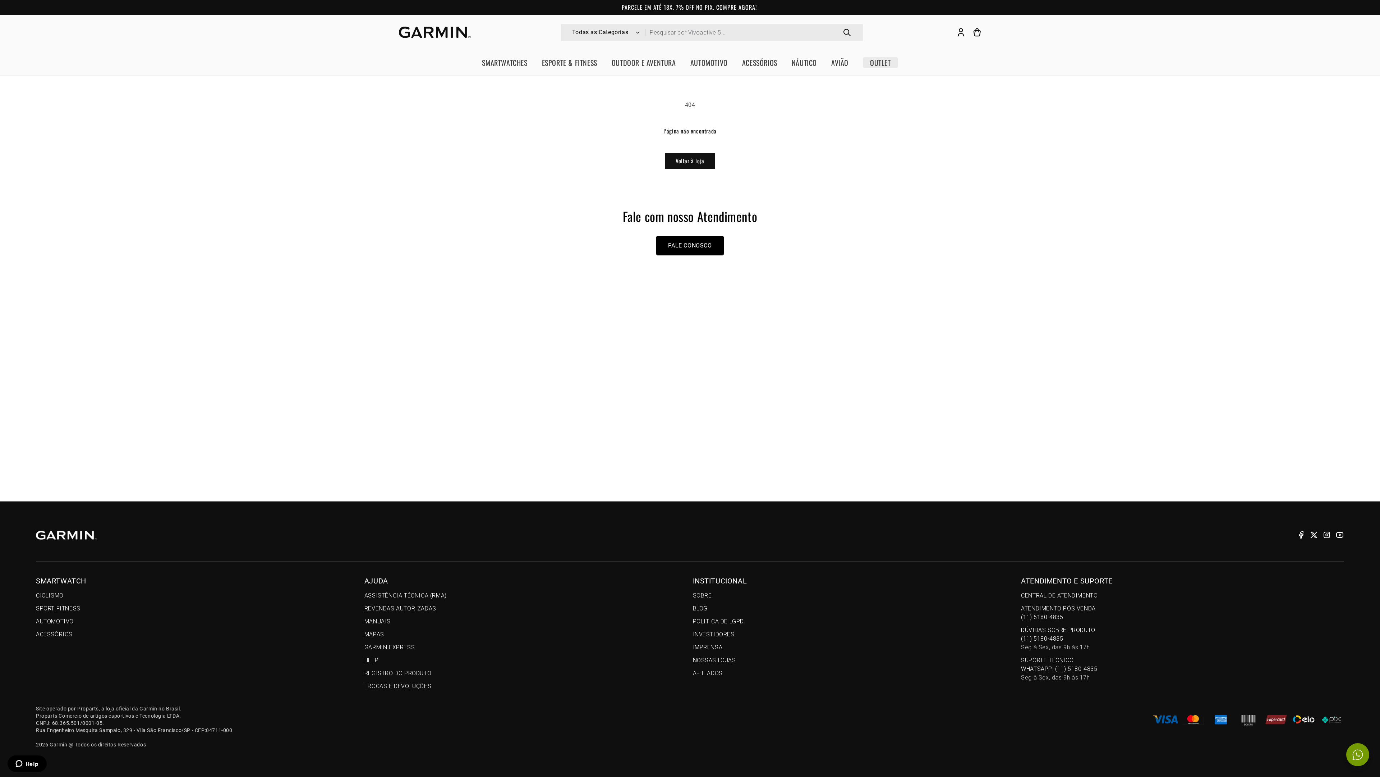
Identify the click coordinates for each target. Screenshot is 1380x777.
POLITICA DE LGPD (718, 621)
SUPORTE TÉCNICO (1059, 669)
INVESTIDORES (714, 634)
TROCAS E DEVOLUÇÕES (397, 686)
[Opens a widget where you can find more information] (27, 764)
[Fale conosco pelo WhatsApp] (1357, 754)
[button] (977, 32)
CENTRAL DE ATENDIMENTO (1059, 595)
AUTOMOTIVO (55, 621)
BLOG (700, 608)
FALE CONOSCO (690, 245)
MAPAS (374, 634)
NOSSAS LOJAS (714, 660)
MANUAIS (377, 621)
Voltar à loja (690, 160)
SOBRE (702, 595)
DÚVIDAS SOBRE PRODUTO (1058, 639)
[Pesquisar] (847, 32)
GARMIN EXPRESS (389, 647)
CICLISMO (50, 595)
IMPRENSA (708, 647)
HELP (371, 660)
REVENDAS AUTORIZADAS (400, 608)
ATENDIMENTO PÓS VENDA (1058, 613)
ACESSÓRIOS (54, 634)
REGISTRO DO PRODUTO (397, 673)
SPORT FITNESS (58, 608)
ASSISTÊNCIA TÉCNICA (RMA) (405, 595)
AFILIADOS (708, 673)
